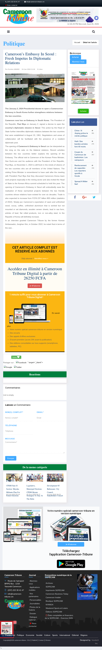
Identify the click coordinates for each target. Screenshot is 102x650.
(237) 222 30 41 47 (13, 2)
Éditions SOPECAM (54, 612)
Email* (40, 412)
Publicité (34, 640)
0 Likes (40, 69)
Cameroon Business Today (57, 594)
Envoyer (10, 458)
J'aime (14, 357)
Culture (47, 635)
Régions (83, 635)
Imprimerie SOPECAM (55, 590)
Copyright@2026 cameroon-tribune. (14, 640)
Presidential (10, 635)
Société (39, 635)
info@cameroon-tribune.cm (35, 2)
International (65, 635)
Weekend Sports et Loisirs (57, 608)
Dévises (48, 640)
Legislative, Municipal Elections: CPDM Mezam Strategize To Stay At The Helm (35, 492)
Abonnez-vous (78, 62)
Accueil (77, 42)
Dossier (33, 613)
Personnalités (35, 600)
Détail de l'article (90, 42)
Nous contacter (12, 5)
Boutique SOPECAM (54, 601)
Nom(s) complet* (14, 412)
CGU (28, 640)
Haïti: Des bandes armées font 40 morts (81, 144)
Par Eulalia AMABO (12, 69)
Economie (30, 635)
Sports (55, 635)
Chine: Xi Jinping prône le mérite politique (81, 133)
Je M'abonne (34, 286)
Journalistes (35, 603)
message (10, 439)
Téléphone (11, 425)
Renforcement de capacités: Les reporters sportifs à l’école (80, 170)
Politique (20, 635)
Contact (41, 640)
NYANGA (49, 605)
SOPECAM (50, 587)
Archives (49, 583)
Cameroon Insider (53, 597)
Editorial (75, 635)
